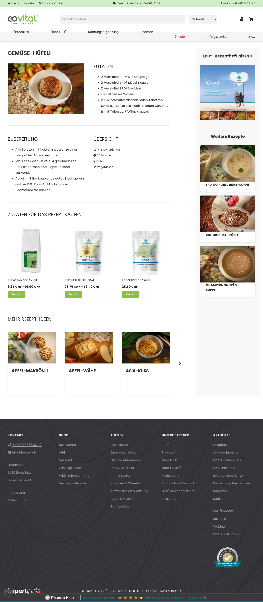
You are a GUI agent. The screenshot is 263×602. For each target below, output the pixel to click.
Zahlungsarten (70, 468)
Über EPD (169, 460)
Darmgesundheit (123, 452)
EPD (165, 445)
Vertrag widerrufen (73, 483)
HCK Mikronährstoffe (178, 491)
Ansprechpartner (226, 452)
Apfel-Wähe (82, 371)
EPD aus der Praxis (227, 534)
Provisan (169, 452)
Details (16, 294)
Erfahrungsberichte (228, 475)
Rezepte (219, 519)
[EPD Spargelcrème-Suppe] (227, 163)
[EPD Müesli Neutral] (88, 251)
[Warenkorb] (251, 19)
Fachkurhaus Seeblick (178, 483)
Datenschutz (17, 500)
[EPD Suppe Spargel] (146, 251)
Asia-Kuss (137, 371)
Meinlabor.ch (171, 475)
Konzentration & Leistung (129, 491)
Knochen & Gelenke (126, 483)
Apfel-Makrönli (30, 371)
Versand (65, 460)
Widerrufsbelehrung (74, 475)
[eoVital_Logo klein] (23, 19)
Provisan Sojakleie (23, 280)
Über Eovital (171, 468)
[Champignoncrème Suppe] (227, 264)
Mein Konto (67, 445)
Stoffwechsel (120, 506)
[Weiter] (179, 363)
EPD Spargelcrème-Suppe (227, 184)
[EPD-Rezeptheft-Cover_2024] (227, 92)
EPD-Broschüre (224, 468)
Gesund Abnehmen (125, 460)
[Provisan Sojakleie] (31, 251)
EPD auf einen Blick (227, 460)
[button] (8, 593)
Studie (217, 499)
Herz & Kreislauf (122, 468)
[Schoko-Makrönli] (227, 214)
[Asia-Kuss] (146, 348)
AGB (62, 452)
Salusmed (169, 499)
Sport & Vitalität (123, 499)
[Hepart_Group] (24, 591)
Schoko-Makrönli (222, 235)
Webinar (219, 526)
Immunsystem (121, 475)
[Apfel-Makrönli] (32, 348)
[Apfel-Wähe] (89, 348)
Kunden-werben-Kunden (232, 483)
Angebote (220, 445)
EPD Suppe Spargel (136, 280)
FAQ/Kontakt (223, 511)
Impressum (16, 492)
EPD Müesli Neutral (79, 280)
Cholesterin (119, 445)
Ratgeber (220, 491)
